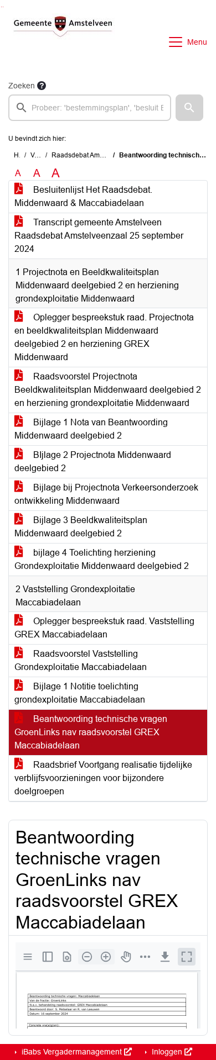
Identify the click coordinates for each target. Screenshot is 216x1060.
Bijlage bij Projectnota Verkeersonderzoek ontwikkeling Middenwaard (106, 494)
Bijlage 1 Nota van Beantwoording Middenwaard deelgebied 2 (91, 429)
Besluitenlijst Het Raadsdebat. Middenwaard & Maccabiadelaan (83, 196)
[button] (189, 107)
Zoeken (21, 85)
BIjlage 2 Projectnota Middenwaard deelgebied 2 (92, 461)
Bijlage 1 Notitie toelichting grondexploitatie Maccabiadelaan (79, 693)
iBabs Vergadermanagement (71, 1051)
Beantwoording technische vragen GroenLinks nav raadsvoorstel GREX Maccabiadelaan (90, 732)
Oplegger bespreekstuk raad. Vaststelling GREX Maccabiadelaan (104, 627)
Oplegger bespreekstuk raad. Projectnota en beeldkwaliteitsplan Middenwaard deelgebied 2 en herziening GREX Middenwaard (104, 337)
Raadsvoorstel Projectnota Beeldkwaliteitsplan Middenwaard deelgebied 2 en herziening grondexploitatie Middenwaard (107, 390)
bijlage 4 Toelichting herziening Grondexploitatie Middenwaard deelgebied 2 (101, 559)
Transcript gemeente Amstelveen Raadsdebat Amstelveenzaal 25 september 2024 (98, 236)
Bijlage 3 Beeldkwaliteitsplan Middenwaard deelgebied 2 (80, 526)
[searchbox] (89, 107)
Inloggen (167, 1051)
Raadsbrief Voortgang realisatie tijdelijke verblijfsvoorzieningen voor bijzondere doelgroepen (103, 778)
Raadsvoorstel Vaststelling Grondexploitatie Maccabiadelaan (80, 660)
